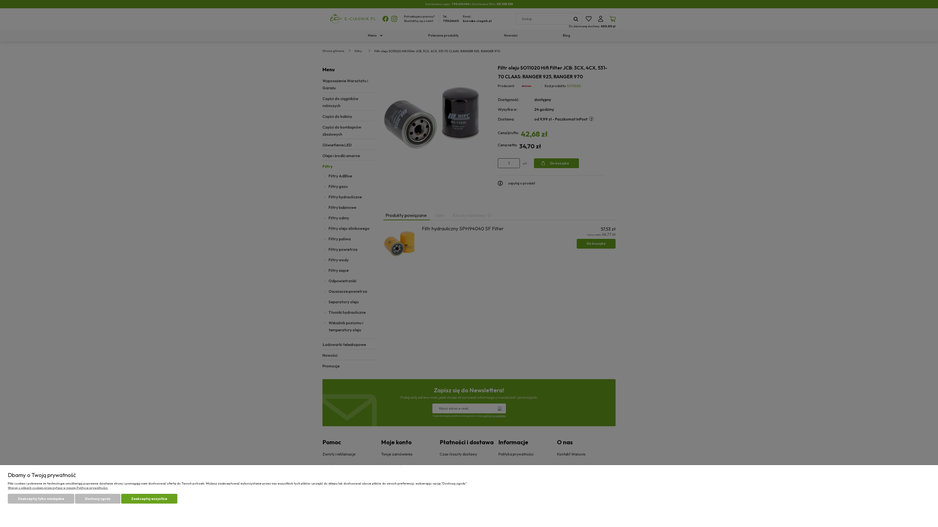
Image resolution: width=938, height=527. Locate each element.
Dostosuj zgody (97, 499)
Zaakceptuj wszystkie (149, 499)
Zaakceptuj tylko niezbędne (41, 499)
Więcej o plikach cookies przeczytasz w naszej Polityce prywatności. (58, 488)
